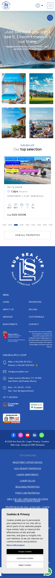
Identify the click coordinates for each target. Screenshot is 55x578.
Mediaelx (40, 445)
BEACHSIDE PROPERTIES (27, 487)
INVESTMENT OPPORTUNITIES (27, 462)
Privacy (36, 441)
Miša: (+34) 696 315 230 (19, 361)
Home (6, 302)
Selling (33, 309)
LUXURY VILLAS (27, 481)
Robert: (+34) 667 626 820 (21, 365)
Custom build (36, 317)
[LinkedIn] (34, 435)
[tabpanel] (27, 187)
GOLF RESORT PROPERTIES (27, 468)
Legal (29, 441)
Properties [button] (35, 302)
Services (8, 317)
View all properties (27, 235)
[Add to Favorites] (48, 159)
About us (8, 309)
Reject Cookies (25, 565)
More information (16, 545)
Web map (15, 445)
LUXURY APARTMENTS (27, 475)
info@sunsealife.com (18, 371)
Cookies (45, 441)
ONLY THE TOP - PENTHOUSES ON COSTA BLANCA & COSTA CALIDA (27, 500)
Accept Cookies (25, 551)
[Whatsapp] (41, 435)
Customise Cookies (25, 558)
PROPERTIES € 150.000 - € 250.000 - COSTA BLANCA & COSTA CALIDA (27, 508)
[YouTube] (27, 435)
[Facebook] (13, 435)
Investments (10, 324)
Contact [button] (34, 324)
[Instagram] (20, 435)
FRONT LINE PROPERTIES (27, 493)
